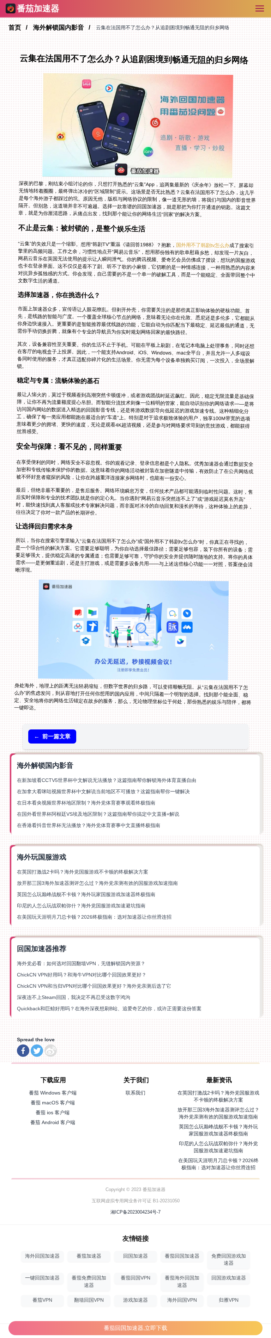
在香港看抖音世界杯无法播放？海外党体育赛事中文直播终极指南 (88, 825)
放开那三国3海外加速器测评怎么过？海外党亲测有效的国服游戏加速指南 (97, 883)
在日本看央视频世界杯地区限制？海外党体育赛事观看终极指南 (86, 803)
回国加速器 (135, 1256)
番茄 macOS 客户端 (53, 1102)
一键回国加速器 (42, 1278)
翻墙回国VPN (89, 1300)
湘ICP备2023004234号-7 (135, 1212)
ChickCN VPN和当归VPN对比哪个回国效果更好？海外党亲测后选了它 (94, 986)
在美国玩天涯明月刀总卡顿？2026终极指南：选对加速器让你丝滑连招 (94, 917)
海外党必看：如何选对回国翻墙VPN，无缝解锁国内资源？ (81, 963)
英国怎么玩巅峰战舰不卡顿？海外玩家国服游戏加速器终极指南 (86, 894)
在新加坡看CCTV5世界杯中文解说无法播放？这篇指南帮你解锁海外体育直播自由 (106, 780)
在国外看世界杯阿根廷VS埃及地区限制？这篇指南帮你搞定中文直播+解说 (98, 814)
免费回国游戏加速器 (228, 1259)
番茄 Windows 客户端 (53, 1093)
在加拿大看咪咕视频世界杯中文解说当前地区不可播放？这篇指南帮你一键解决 (103, 791)
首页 (15, 27)
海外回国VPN (182, 1300)
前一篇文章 (52, 736)
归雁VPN (229, 1300)
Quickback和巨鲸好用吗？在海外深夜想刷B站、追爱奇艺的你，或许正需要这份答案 (109, 1008)
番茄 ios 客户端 (53, 1112)
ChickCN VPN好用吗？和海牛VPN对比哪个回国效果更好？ (81, 975)
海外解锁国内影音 (59, 27)
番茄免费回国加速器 (89, 1281)
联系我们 (135, 1093)
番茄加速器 (89, 1256)
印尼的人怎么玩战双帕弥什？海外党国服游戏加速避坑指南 (81, 905)
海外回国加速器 (42, 1256)
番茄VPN (42, 1300)
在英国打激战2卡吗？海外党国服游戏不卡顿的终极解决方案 (82, 872)
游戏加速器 (135, 1300)
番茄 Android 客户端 (52, 1122)
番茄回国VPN (135, 1278)
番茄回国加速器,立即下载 (135, 1328)
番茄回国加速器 (182, 1256)
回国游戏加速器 (228, 1278)
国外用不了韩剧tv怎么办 (202, 245)
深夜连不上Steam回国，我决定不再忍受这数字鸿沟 (73, 997)
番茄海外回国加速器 (182, 1281)
